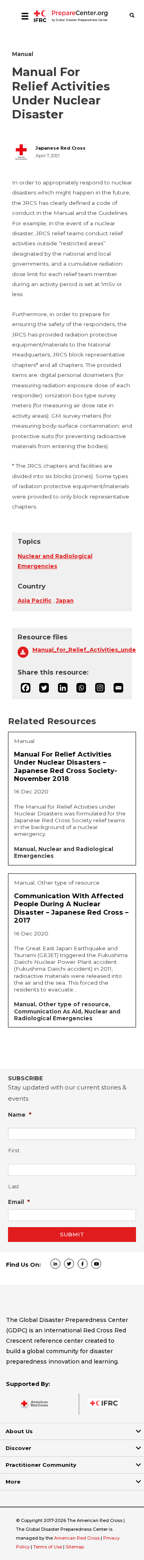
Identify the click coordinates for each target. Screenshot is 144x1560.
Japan (65, 600)
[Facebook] (25, 688)
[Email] (118, 688)
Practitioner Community (41, 1465)
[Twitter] (44, 688)
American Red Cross (77, 1538)
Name (20, 1114)
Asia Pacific (35, 600)
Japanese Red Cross (61, 148)
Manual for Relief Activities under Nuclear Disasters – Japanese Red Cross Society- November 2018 (65, 766)
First (14, 1150)
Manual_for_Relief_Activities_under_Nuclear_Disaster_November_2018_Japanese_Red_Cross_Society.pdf (79, 650)
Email (19, 1202)
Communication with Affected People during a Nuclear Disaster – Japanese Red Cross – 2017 (71, 908)
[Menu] (25, 16)
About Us (19, 1431)
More (13, 1481)
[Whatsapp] (81, 688)
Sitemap (75, 1547)
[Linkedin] (63, 688)
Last (14, 1187)
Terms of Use (47, 1547)
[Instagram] (100, 688)
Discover (18, 1448)
